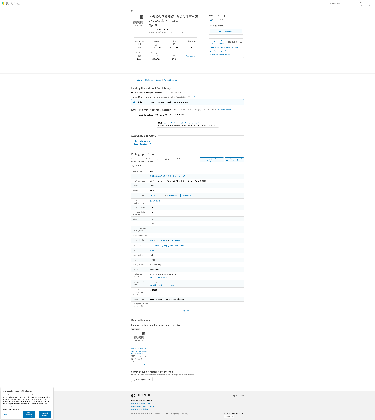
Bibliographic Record (153, 80)
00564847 (164, 240)
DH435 (152, 250)
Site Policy (184, 414)
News (166, 414)
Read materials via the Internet (141, 403)
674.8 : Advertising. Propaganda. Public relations (167, 245)
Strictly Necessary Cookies (29, 414)
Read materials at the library (140, 409)
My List (213, 43)
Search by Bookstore (226, 31)
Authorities (185, 195)
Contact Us (158, 414)
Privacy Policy (174, 414)
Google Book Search (142, 144)
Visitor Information (200, 97)
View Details (190, 56)
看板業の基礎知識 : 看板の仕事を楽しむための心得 (167, 176)
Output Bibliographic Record (221, 51)
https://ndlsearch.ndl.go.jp (159, 277)
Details (6, 414)
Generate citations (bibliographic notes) (225, 47)
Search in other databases (221, 55)
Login (369, 5)
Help (361, 5)
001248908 (173, 195)
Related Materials (170, 80)
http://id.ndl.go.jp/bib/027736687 (162, 285)
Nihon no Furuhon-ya (142, 141)
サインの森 (154, 195)
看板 (151, 240)
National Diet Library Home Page (141, 414)
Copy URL (221, 43)
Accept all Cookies (45, 414)
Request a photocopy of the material (142, 406)
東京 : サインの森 (156, 201)
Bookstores (137, 80)
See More (142, 365)
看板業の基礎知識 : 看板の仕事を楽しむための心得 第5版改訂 (139, 351)
